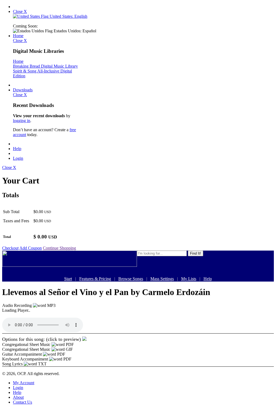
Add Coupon (30, 248)
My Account (23, 382)
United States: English (68, 16)
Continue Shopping (59, 248)
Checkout (10, 248)
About (18, 397)
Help (17, 148)
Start (68, 278)
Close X (20, 11)
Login (18, 158)
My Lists (188, 278)
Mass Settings (162, 278)
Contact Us (22, 402)
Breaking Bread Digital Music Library (45, 66)
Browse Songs (130, 278)
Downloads (23, 90)
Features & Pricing (95, 278)
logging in (21, 120)
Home (18, 35)
